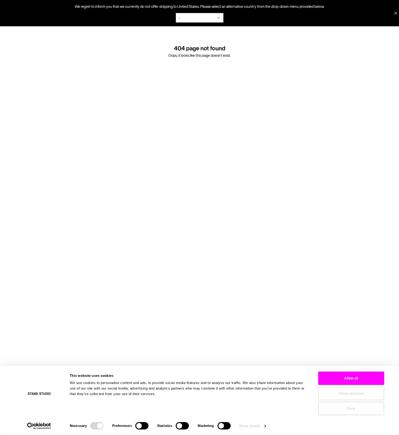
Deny (351, 408)
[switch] (141, 425)
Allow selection (351, 393)
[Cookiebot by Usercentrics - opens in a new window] (39, 426)
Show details (249, 426)
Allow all (351, 378)
